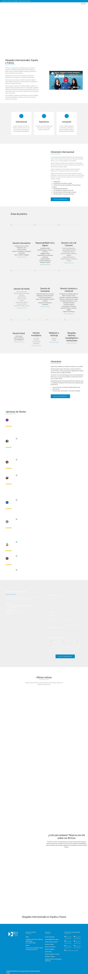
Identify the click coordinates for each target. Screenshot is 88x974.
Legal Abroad (56, 181)
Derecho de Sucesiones (50, 946)
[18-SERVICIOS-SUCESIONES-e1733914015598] (45, 277)
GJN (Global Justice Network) (60, 188)
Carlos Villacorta (12, 793)
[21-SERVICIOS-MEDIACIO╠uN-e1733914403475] (54, 324)
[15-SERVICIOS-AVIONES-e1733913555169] (22, 232)
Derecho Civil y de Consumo (65, 795)
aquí (67, 649)
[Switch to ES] (82, 4)
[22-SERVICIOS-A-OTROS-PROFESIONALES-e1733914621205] (72, 324)
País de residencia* (53, 612)
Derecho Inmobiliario (49, 949)
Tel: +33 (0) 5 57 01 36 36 (12, 613)
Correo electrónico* (53, 599)
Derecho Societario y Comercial (52, 954)
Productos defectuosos (48, 793)
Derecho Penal (48, 951)
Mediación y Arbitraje (50, 956)
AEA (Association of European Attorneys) (63, 194)
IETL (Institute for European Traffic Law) (63, 190)
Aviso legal (21, 971)
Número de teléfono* (53, 619)
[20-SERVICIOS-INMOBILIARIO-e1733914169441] (36, 324)
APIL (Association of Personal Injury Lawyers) (64, 192)
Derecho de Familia (49, 944)
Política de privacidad (30, 971)
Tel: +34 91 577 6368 (11, 607)
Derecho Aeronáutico (50, 937)
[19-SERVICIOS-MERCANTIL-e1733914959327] (69, 277)
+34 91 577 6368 (14, 1)
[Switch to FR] (83, 4)
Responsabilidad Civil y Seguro (52, 939)
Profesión (68, 619)
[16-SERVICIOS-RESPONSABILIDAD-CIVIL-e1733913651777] (45, 232)
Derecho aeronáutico (13, 795)
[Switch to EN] (85, 4)
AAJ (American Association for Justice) (62, 183)
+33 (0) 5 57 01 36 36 (26, 1)
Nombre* (50, 605)
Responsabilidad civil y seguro (68, 796)
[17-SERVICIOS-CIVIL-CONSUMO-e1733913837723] (69, 232)
